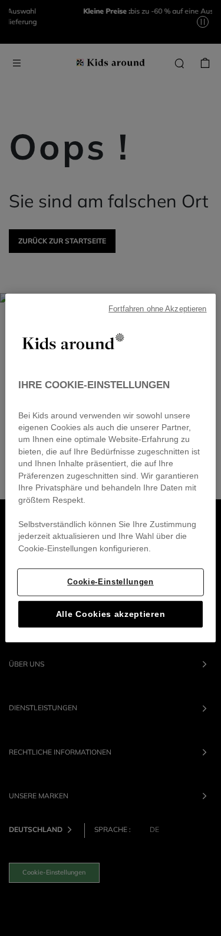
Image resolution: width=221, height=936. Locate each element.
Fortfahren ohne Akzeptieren (157, 309)
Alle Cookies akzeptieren (110, 614)
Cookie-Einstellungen (110, 581)
